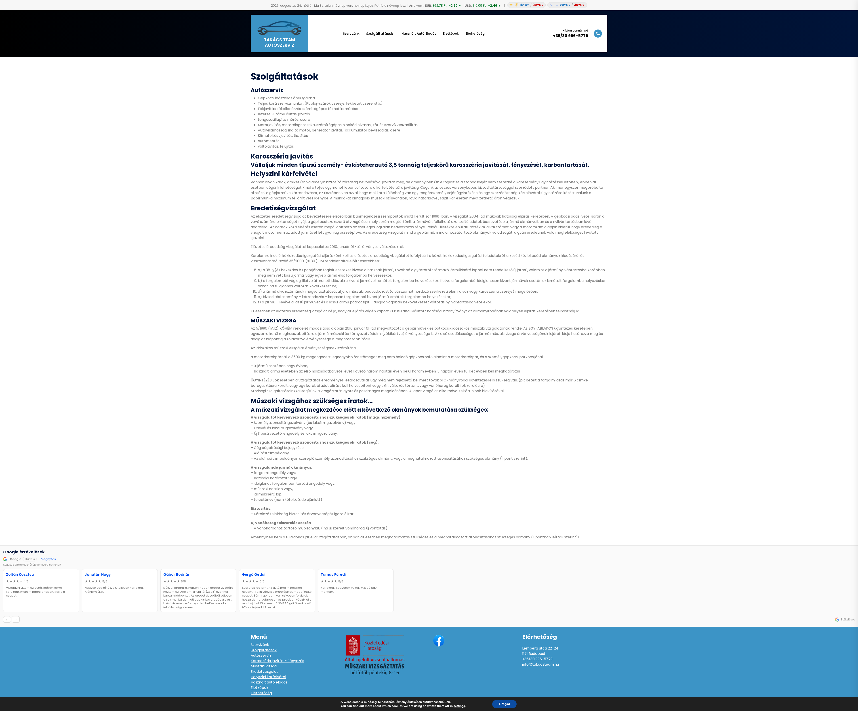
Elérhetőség (475, 33)
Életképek (451, 33)
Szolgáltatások (379, 33)
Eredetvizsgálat (264, 671)
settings (459, 706)
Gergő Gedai (253, 574)
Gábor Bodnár (176, 574)
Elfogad (504, 704)
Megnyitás (48, 559)
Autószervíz (261, 655)
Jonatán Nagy (98, 574)
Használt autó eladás (419, 33)
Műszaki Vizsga (264, 666)
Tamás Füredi (333, 574)
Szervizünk (351, 33)
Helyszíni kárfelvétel (268, 676)
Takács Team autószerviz (279, 42)
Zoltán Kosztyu (20, 574)
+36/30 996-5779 (570, 35)
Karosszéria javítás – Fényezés (277, 660)
